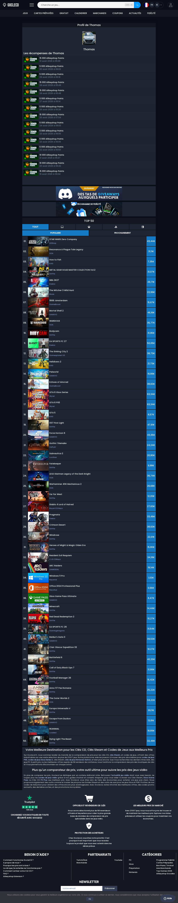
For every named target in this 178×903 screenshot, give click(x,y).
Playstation (134, 868)
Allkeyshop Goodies (165, 873)
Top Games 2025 (164, 871)
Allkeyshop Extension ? (13, 876)
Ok (90, 899)
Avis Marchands (163, 868)
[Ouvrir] (32, 5)
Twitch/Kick (81, 860)
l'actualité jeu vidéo (120, 775)
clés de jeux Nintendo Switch (78, 759)
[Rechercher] (137, 5)
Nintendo (133, 872)
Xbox (131, 864)
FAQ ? (5, 873)
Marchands (81, 862)
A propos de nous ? (12, 862)
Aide (169, 898)
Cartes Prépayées (164, 862)
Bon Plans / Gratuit (165, 865)
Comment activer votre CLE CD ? (18, 871)
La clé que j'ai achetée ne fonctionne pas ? (22, 868)
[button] (171, 5)
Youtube (118, 860)
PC (130, 860)
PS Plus (44, 780)
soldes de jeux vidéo (47, 777)
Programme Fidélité (165, 860)
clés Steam (115, 755)
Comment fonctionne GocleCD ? (18, 860)
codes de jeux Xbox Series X (40, 759)
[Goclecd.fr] (11, 5)
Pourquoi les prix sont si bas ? (16, 865)
